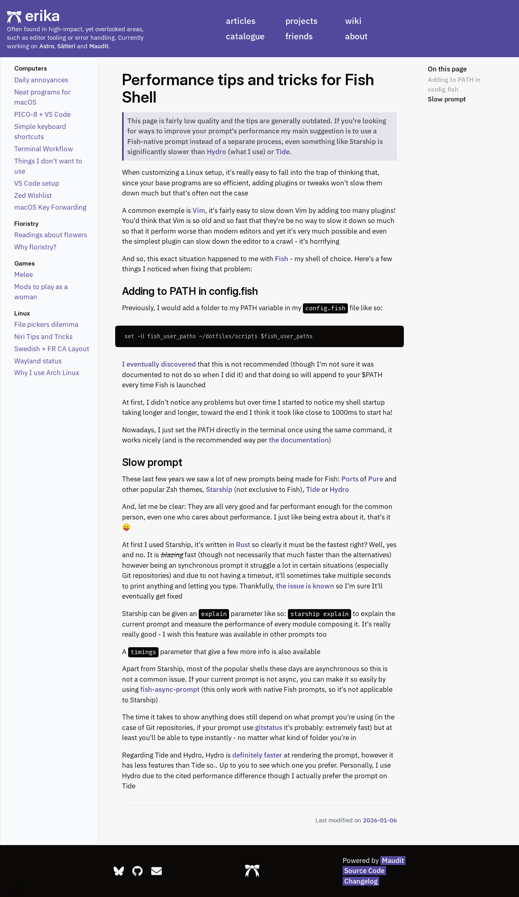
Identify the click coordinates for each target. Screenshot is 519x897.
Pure (375, 478)
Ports (349, 478)
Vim (199, 210)
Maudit (98, 46)
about (356, 36)
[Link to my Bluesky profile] (119, 871)
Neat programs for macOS (42, 97)
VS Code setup (36, 183)
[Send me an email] (156, 871)
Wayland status (38, 360)
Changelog (360, 881)
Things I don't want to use (48, 166)
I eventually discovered (159, 364)
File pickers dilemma (46, 324)
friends (299, 36)
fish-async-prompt (169, 689)
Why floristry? (35, 246)
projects (301, 20)
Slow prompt (447, 98)
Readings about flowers (50, 234)
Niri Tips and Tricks (43, 336)
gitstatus (268, 727)
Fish (281, 258)
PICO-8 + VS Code (42, 114)
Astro (46, 46)
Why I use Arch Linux (46, 372)
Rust (243, 544)
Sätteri (66, 46)
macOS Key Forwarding (50, 207)
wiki (353, 20)
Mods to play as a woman (41, 292)
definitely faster (257, 755)
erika (42, 15)
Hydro (216, 151)
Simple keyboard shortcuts (40, 132)
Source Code (364, 870)
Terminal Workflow (43, 148)
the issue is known (305, 586)
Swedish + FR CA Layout (51, 348)
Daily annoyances (41, 79)
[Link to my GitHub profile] (137, 871)
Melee (23, 274)
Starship (219, 489)
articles (240, 20)
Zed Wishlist (33, 195)
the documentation (299, 440)
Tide (283, 151)
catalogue (245, 36)
